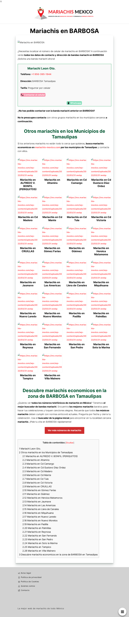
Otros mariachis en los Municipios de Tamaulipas (46, 452)
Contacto (25, 590)
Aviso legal (26, 573)
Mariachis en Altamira (35, 460)
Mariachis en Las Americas (39, 505)
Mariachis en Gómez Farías (39, 490)
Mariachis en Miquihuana (38, 513)
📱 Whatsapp (74, 103)
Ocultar (69, 442)
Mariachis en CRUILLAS (37, 486)
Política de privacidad (31, 577)
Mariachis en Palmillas (36, 528)
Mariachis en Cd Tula (35, 479)
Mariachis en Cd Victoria (37, 482)
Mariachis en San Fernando (39, 535)
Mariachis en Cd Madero (37, 471)
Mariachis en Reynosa (36, 532)
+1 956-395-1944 (41, 74)
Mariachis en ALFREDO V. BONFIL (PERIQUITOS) (50, 456)
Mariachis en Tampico (36, 547)
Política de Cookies (30, 581)
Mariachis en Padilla (35, 524)
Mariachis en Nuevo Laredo (39, 516)
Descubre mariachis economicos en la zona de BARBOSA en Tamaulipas (58, 554)
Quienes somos (28, 586)
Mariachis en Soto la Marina (39, 543)
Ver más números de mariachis (64, 430)
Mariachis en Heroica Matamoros (42, 497)
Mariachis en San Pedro (37, 539)
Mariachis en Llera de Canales (40, 509)
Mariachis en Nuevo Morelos (39, 520)
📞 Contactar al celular (33, 95)
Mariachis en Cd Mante (36, 475)
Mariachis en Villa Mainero (39, 550)
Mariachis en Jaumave (36, 501)
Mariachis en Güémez (36, 494)
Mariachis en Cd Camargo (38, 463)
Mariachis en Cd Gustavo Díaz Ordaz (44, 467)
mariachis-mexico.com (47, 147)
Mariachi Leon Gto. (30, 448)
